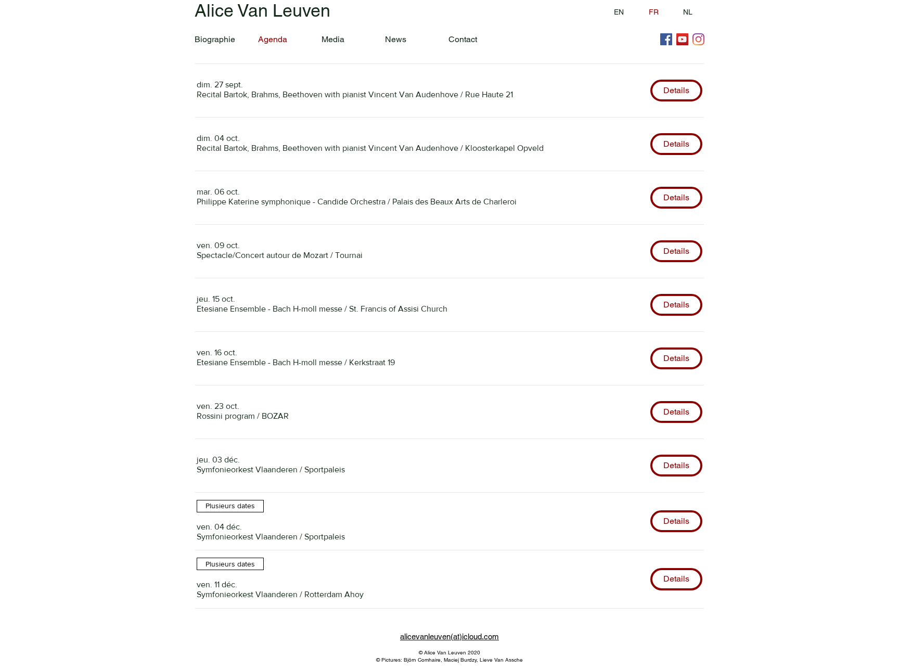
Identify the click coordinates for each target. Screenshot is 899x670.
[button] (327, 94)
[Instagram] (698, 39)
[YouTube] (682, 39)
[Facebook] (666, 39)
